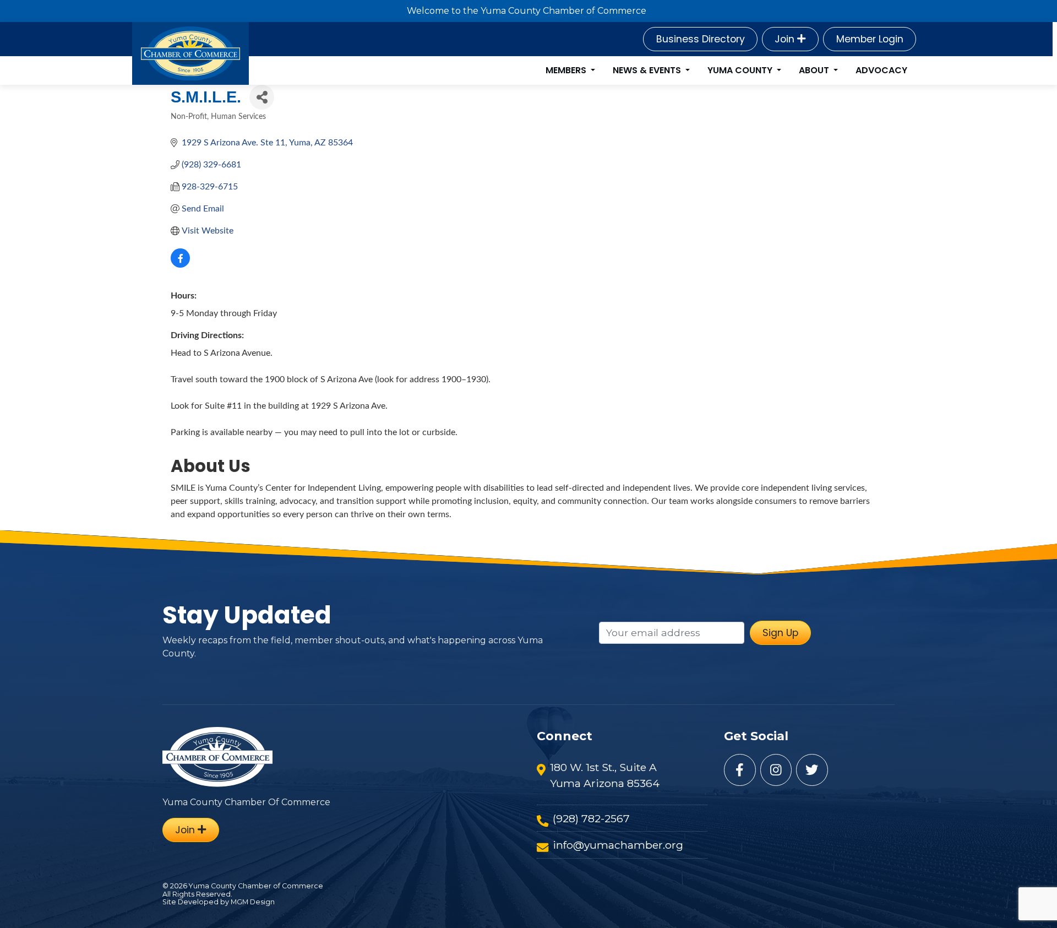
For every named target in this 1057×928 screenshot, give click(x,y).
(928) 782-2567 (591, 818)
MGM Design (253, 902)
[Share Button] (261, 97)
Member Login (869, 39)
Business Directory (700, 39)
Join (786, 39)
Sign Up (780, 632)
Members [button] (567, 70)
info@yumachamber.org (618, 844)
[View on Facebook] (180, 265)
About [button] (815, 70)
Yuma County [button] (741, 70)
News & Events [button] (648, 70)
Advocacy (881, 70)
